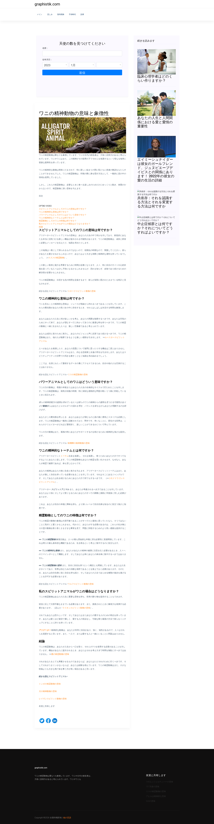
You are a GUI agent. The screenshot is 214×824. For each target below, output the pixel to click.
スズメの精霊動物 (56, 257)
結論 (41, 227)
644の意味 (150, 801)
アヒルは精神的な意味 (156, 796)
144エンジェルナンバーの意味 (159, 782)
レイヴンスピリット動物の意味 (53, 698)
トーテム (65, 456)
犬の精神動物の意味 (48, 691)
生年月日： (47, 59)
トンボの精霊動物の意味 (50, 684)
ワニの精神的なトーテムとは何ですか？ (57, 218)
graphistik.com (47, 4)
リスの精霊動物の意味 (78, 374)
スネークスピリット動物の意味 (82, 291)
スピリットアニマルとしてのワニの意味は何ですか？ (62, 209)
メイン (39, 14)
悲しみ (50, 14)
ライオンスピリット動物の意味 (76, 608)
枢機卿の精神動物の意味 (79, 443)
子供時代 (72, 14)
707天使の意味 (152, 786)
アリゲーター (45, 630)
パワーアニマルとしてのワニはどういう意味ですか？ (62, 215)
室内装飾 (60, 14)
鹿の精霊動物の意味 (60, 654)
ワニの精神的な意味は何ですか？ (54, 212)
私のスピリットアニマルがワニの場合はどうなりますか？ (64, 224)
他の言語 (67, 817)
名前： (45, 48)
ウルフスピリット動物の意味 (81, 584)
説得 (82, 14)
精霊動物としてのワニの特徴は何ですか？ (58, 221)
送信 (82, 73)
